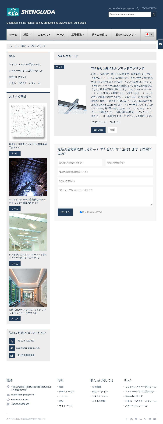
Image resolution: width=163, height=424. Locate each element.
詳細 (112, 130)
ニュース (43, 34)
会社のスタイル (100, 391)
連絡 (9, 380)
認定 (61, 401)
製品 (25, 34)
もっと (14, 153)
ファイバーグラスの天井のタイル (26, 70)
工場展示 (76, 34)
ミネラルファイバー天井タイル (24, 64)
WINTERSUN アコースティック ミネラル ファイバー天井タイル (27, 311)
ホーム (13, 34)
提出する (65, 212)
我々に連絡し (99, 34)
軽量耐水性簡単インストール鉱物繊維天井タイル (28, 146)
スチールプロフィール (136, 405)
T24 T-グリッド (99, 122)
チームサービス (67, 391)
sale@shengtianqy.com (123, 8)
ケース (61, 34)
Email (98, 129)
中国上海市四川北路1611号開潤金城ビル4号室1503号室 (31, 388)
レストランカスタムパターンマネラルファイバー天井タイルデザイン (28, 256)
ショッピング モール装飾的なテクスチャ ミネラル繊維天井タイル (27, 201)
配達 (61, 386)
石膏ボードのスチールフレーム (24, 83)
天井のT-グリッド (18, 77)
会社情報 (96, 386)
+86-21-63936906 (25, 355)
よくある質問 (99, 401)
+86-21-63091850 (148, 8)
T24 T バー (114, 122)
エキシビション (100, 396)
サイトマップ (65, 405)
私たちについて (125, 34)
